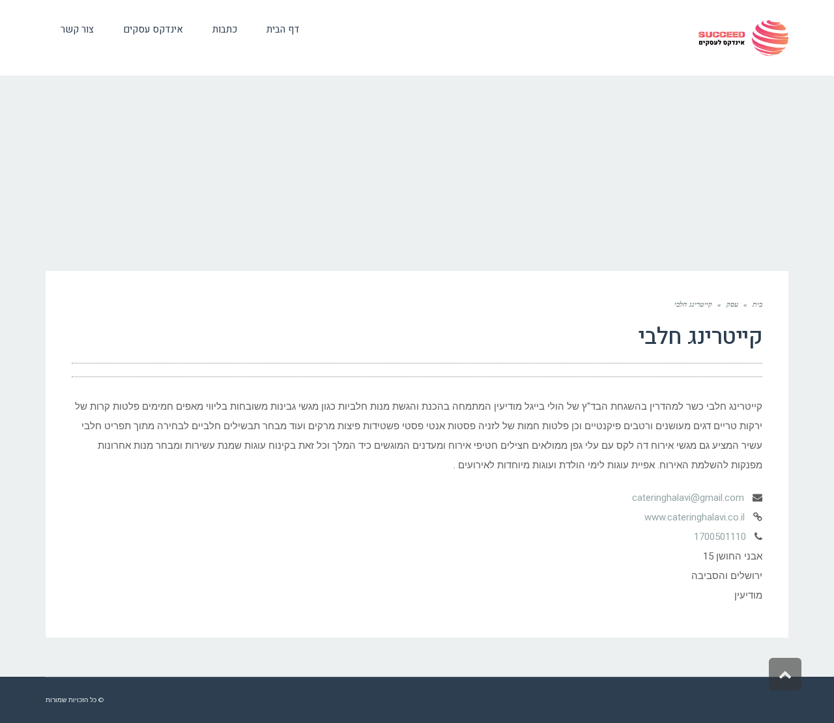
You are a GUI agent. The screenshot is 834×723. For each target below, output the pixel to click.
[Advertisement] (417, 173)
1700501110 (720, 537)
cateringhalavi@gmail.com (688, 497)
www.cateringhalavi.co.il (694, 517)
